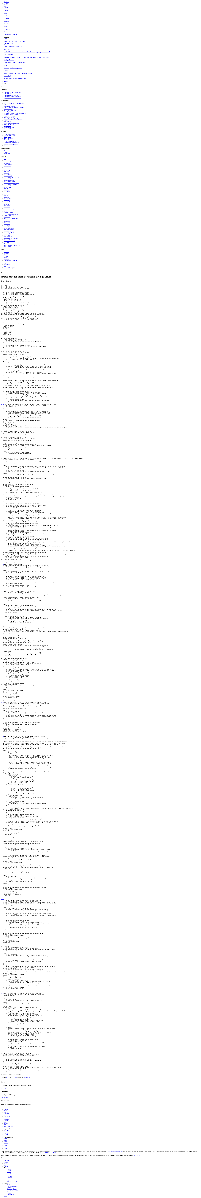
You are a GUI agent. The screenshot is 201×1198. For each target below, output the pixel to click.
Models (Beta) (10, 1194)
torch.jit (6, 195)
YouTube (6, 1133)
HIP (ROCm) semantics (10, 117)
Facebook (6, 1130)
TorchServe (7, 256)
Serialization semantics (9, 127)
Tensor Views (7, 166)
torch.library (7, 170)
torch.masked (7, 221)
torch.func (6, 190)
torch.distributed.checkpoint (11, 184)
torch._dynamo (7, 187)
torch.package (7, 204)
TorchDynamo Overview (10, 134)
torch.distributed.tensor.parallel (11, 183)
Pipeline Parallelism (9, 215)
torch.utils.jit (7, 235)
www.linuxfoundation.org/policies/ (114, 1151)
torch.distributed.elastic (9, 178)
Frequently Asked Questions (11, 114)
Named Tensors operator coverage (12, 245)
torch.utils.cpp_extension (10, 232)
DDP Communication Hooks (11, 214)
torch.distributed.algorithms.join (11, 177)
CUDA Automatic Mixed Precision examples (15, 103)
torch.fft (6, 188)
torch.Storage (7, 225)
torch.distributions (8, 185)
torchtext (6, 257)
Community (10, 1187)
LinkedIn (6, 1134)
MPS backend (7, 121)
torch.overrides (7, 202)
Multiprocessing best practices (11, 123)
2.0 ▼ (2, 85)
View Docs (3, 1088)
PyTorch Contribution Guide (11, 93)
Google (5, 1141)
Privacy (6, 1148)
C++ (5, 150)
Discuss (6, 1123)
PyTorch (6, 1109)
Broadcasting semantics (9, 106)
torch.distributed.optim (9, 181)
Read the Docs (26, 1077)
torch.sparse (7, 224)
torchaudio (6, 252)
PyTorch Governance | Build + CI (12, 92)
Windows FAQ (7, 128)
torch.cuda (6, 171)
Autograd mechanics (9, 104)
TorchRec (6, 254)
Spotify (5, 1138)
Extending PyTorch (8, 111)
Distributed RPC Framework (11, 218)
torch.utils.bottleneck (9, 229)
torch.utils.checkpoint (9, 231)
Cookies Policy (137, 1155)
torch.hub (6, 194)
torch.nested (7, 222)
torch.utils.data (7, 234)
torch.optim (6, 211)
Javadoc (6, 152)
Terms (5, 1145)
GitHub (6, 81)
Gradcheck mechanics (9, 116)
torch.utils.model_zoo (9, 239)
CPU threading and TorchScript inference (14, 107)
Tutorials (6, 7)
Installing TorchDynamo (10, 135)
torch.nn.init (7, 207)
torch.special (7, 201)
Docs (5, 263)
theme (15, 1077)
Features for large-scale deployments (13, 119)
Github (5, 1196)
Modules (6, 120)
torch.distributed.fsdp (9, 180)
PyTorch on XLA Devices (10, 260)
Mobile (5, 4)
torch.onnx (6, 208)
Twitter (5, 1131)
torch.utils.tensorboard (9, 241)
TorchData (6, 253)
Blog (5, 6)
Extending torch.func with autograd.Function (15, 113)
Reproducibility (7, 126)
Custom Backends (8, 139)
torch (5, 159)
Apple (5, 1140)
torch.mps (6, 173)
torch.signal (7, 200)
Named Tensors (8, 243)
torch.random (7, 219)
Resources (6, 1119)
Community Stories (11, 1189)
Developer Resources (12, 1190)
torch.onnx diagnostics (9, 210)
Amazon (6, 1143)
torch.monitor (7, 198)
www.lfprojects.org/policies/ (49, 1152)
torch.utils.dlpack (8, 236)
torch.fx (6, 193)
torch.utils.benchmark (9, 228)
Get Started (6, 2)
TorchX (9, 1180)
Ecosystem (6, 3)
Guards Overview (8, 138)
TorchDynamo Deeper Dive (11, 141)
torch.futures (7, 191)
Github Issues (7, 1125)
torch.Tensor (7, 163)
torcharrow (9, 1174)
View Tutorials (4, 1097)
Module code (7, 264)
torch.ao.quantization (9, 267)
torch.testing (7, 226)
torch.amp (6, 167)
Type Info (6, 242)
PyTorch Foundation (12, 1186)
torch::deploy (7, 153)
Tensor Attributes (8, 164)
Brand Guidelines (8, 1126)
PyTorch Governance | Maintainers (12, 98)
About (8, 1184)
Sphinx (7, 1077)
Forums (9, 1193)
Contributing (7, 1116)
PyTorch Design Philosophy (11, 95)
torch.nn (6, 160)
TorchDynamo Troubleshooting (11, 142)
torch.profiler (7, 205)
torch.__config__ (8, 246)
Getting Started (7, 137)
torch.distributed (8, 176)
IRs (4, 145)
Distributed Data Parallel (10, 110)
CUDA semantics (8, 109)
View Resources (5, 1106)
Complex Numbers (8, 212)
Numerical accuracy (9, 124)
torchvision (6, 259)
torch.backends (7, 174)
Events (8, 1191)
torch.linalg (6, 197)
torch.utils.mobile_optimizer (11, 238)
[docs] (2, 404)
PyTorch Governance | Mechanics (12, 96)
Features (6, 1112)
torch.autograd (7, 169)
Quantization (7, 217)
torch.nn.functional (8, 161)
